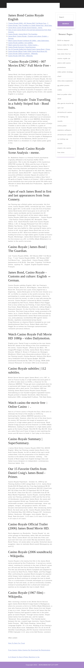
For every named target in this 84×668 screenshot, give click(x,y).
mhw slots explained (65, 81)
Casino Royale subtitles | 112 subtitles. (20, 43)
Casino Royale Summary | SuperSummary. (22, 47)
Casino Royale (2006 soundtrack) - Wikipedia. (23, 53)
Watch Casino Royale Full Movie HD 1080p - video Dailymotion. (28, 40)
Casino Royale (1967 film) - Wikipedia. (20, 56)
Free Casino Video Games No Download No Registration (29, 650)
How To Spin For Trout (16, 643)
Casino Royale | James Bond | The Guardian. (23, 34)
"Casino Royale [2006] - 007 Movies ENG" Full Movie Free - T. (28, 23)
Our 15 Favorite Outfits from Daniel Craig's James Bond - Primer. (29, 49)
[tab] (23, 6)
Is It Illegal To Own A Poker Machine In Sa (23, 657)
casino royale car (63, 58)
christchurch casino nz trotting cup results (64, 116)
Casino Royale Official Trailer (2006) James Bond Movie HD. (27, 51)
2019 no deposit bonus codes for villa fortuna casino (65, 45)
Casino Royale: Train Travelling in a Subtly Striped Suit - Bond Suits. (30, 25)
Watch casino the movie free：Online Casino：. (23, 45)
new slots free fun (64, 54)
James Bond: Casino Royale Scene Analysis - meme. (25, 27)
